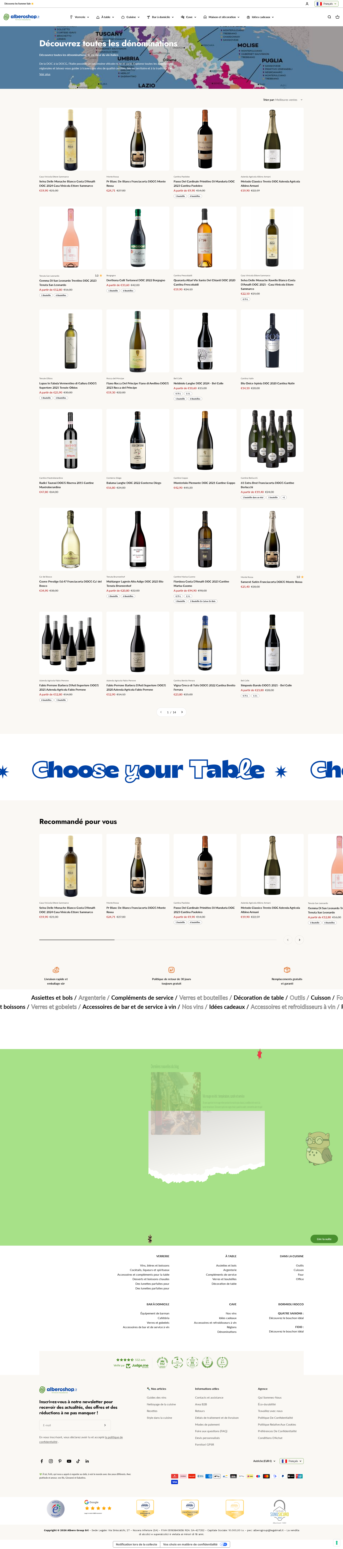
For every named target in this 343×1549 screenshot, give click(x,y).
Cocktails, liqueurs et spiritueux (149, 1270)
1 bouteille (180, 196)
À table (105, 17)
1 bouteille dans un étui (253, 497)
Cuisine (131, 17)
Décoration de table (224, 1283)
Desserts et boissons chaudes (151, 1279)
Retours (200, 1410)
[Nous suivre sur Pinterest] (60, 1461)
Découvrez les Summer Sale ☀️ (19, 3)
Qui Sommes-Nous (270, 1397)
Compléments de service (221, 1274)
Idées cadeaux (261, 17)
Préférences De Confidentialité (277, 1431)
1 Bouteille (46, 295)
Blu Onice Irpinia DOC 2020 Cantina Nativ (268, 383)
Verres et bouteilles (224, 1279)
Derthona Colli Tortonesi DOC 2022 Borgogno (135, 280)
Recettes (152, 1410)
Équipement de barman (154, 1313)
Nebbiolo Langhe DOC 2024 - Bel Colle (198, 383)
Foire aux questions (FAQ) (211, 1431)
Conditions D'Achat (270, 1437)
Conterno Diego (113, 478)
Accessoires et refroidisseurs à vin (215, 1322)
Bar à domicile (161, 17)
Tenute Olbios (46, 378)
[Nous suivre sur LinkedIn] (87, 1461)
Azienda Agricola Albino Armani (256, 176)
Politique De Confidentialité (275, 1417)
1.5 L (188, 393)
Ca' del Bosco (45, 576)
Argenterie (230, 1270)
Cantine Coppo (181, 478)
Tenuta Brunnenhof (115, 576)
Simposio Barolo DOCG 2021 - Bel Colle (266, 685)
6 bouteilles (195, 196)
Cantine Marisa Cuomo (184, 576)
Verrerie (80, 17)
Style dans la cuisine (159, 1417)
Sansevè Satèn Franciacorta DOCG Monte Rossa (271, 581)
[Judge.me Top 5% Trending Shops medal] (222, 1362)
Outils (300, 1265)
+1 (284, 497)
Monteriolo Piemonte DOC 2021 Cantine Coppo (204, 482)
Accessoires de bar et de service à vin (146, 1327)
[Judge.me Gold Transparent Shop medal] (177, 1362)
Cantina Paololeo (182, 176)
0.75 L (245, 299)
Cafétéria (163, 1318)
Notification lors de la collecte (136, 1544)
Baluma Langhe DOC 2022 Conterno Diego (133, 482)
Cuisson (299, 1270)
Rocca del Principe (115, 378)
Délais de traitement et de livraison (217, 1417)
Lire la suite (319, 1178)
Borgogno (111, 275)
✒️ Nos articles (156, 1388)
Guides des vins (156, 1397)
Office (300, 1279)
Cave (189, 17)
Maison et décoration (222, 17)
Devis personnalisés (207, 1437)
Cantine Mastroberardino (51, 478)
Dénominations (227, 1331)
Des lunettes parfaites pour (152, 1283)
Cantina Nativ (247, 378)
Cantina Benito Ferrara (184, 680)
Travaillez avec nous (270, 1410)
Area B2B (201, 1404)
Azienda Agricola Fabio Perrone (54, 680)
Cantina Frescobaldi (183, 275)
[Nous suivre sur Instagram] (50, 1461)
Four (301, 1274)
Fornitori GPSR (204, 1444)
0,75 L (178, 596)
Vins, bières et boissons (154, 1265)
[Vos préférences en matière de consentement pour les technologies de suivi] (336, 1542)
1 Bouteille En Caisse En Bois (202, 601)
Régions (232, 1327)
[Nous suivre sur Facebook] (41, 1461)
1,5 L (188, 596)
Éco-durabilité (267, 1404)
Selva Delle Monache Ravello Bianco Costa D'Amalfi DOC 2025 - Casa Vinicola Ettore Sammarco (268, 284)
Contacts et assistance (209, 1397)
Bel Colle (178, 378)
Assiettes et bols (226, 1265)
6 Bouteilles (61, 295)
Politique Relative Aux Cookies (277, 1424)
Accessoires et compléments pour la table (143, 1274)
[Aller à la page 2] (181, 712)
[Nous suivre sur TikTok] (78, 1461)
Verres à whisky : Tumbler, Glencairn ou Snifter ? (217, 1142)
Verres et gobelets (158, 1322)
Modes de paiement (207, 1424)
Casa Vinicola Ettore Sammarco (54, 176)
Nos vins (231, 1313)
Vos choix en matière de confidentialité (190, 1544)
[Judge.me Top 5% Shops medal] (207, 1362)
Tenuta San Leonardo (49, 275)
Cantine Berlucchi (249, 478)
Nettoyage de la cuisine (161, 1404)
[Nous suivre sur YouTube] (69, 1461)
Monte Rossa (112, 176)
